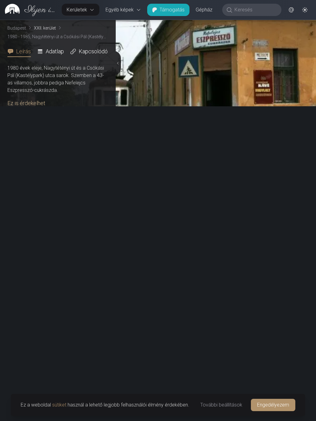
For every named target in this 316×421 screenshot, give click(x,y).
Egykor (198, 24)
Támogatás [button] (172, 10)
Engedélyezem (273, 405)
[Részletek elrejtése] (117, 220)
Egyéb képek (120, 10)
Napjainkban (242, 24)
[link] (28, 9)
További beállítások (221, 405)
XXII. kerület (45, 28)
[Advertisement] (56, 373)
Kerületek (77, 10)
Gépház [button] (204, 10)
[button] (291, 10)
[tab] (21, 51)
